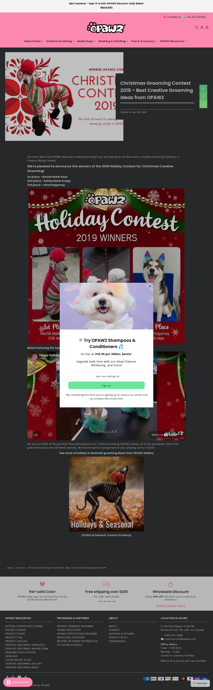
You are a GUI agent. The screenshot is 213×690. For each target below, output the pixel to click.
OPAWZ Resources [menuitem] (172, 41)
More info (106, 7)
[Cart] (207, 27)
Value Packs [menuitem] (32, 41)
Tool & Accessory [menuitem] (142, 41)
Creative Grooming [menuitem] (59, 41)
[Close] (149, 286)
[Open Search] (196, 27)
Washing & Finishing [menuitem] (112, 41)
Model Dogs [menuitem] (85, 41)
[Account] (202, 27)
